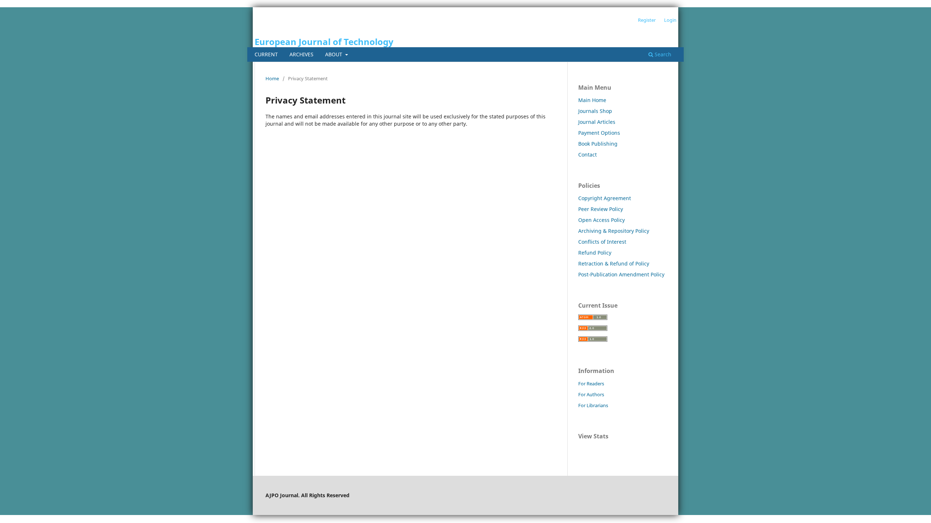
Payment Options (599, 132)
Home (272, 78)
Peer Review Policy (600, 209)
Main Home (592, 100)
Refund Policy (594, 252)
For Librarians (593, 405)
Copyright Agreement (604, 198)
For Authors (591, 394)
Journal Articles (596, 121)
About (334, 54)
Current (266, 54)
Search (662, 54)
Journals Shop (595, 111)
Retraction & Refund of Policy (613, 263)
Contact (587, 154)
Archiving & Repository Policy (613, 230)
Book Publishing (598, 143)
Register (647, 20)
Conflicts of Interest (602, 241)
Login (670, 20)
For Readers (591, 383)
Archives (301, 54)
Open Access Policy (601, 219)
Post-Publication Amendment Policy (621, 274)
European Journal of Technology (324, 42)
